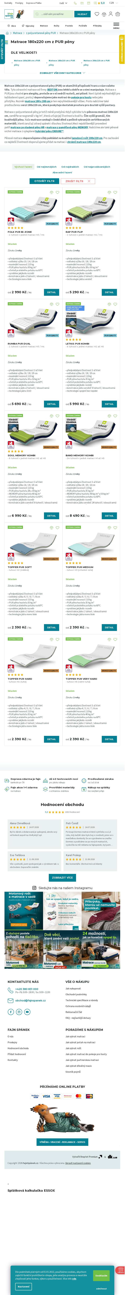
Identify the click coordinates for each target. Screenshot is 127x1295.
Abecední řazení (62, 172)
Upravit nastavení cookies (78, 1163)
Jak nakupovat (73, 988)
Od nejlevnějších (47, 166)
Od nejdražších (70, 166)
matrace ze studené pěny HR (27, 127)
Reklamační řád (74, 1012)
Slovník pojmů (73, 1072)
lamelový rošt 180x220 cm (87, 138)
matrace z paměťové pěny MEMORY (67, 127)
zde (74, 1278)
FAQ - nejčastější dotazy (78, 1018)
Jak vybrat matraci (75, 1036)
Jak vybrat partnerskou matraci (82, 1060)
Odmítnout (101, 1288)
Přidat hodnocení (17, 1054)
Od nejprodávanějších (97, 166)
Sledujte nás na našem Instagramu (65, 888)
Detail (51, 292)
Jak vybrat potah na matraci (80, 1042)
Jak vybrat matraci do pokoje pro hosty (86, 1054)
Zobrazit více (62, 877)
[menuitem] (11, 26)
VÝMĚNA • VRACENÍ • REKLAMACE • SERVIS (62, 1142)
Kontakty (8, 3)
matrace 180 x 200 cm (37, 101)
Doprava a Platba (33, 3)
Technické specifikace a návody (82, 1000)
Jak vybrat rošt (73, 1048)
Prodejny (19, 3)
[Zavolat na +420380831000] (75, 3)
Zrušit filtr (74, 181)
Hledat (82, 14)
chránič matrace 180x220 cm (84, 142)
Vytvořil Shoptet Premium (85, 1157)
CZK (111, 3)
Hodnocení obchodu (62, 804)
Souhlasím (101, 1275)
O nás (10, 1036)
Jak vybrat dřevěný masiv (79, 1066)
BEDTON (52, 90)
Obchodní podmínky (76, 994)
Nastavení (23, 1286)
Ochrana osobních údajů (78, 1006)
